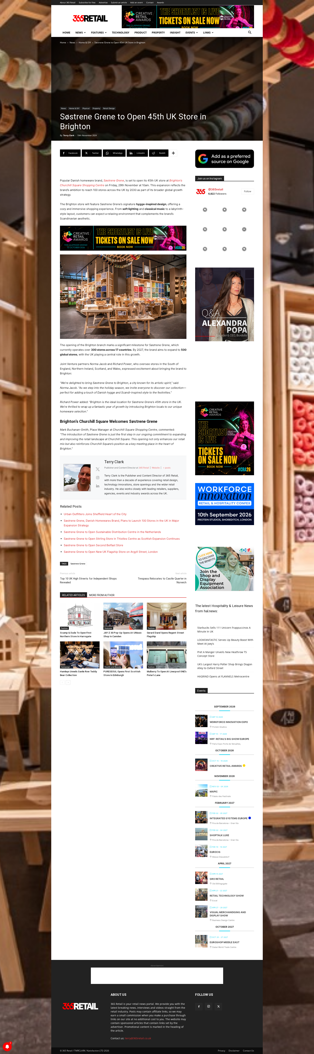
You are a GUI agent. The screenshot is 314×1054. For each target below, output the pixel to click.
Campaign (65, 667)
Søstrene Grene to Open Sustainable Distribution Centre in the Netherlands (112, 532)
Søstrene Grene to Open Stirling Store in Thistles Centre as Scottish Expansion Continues (122, 538)
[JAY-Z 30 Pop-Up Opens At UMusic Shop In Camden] (123, 616)
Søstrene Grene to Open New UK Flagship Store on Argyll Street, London (111, 551)
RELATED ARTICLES (73, 595)
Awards (160, 2)
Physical (86, 108)
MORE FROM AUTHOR (101, 595)
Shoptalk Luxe (219, 835)
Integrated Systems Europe (228, 818)
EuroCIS (215, 852)
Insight (175, 32)
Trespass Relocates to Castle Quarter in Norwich (162, 580)
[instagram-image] (205, 209)
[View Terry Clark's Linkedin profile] (97, 486)
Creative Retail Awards (226, 765)
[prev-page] (62, 682)
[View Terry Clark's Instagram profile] (97, 477)
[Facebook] (198, 1006)
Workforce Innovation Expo (229, 722)
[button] (249, 33)
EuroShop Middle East (224, 942)
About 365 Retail (67, 2)
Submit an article (119, 2)
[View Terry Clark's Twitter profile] (97, 469)
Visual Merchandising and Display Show (228, 914)
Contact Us (248, 1050)
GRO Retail (217, 878)
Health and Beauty (112, 667)
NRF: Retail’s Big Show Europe (229, 738)
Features (97, 32)
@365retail (215, 189)
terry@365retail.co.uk (138, 1038)
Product (140, 32)
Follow (247, 191)
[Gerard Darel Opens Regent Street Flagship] (166, 616)
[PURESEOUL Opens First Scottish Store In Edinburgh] (123, 655)
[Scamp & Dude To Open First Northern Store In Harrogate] (80, 616)
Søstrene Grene (114, 180)
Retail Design (109, 108)
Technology (120, 32)
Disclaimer (234, 1050)
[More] (173, 153)
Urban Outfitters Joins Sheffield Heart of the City (95, 514)
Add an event (136, 2)
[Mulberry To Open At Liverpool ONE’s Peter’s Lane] (166, 655)
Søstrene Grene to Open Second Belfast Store (93, 545)
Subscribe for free (87, 2)
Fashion (64, 628)
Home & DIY (85, 42)
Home (66, 32)
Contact (150, 2)
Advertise (103, 2)
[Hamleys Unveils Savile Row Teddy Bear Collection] (80, 655)
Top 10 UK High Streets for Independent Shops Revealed (88, 580)
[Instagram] (208, 1006)
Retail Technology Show (227, 895)
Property (158, 32)
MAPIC (214, 791)
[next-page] (68, 682)
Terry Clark (68, 135)
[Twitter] (218, 1006)
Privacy (221, 1050)
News (79, 32)
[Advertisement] (123, 168)
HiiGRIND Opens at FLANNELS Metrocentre (223, 676)
